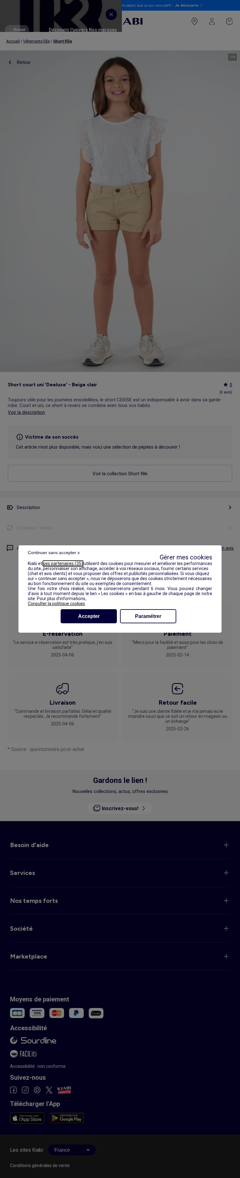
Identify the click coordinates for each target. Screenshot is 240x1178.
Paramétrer (148, 616)
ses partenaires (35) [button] (63, 563)
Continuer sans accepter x (54, 552)
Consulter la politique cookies (56, 603)
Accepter (89, 616)
